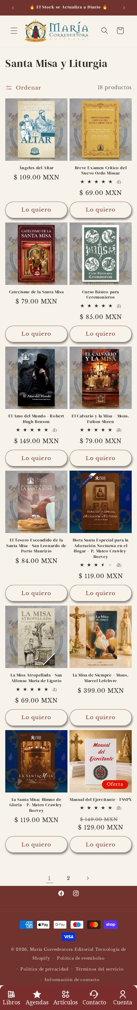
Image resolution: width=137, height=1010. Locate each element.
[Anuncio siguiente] (124, 8)
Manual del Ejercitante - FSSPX (101, 799)
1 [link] (49, 878)
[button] (14, 30)
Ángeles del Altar (36, 168)
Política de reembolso (81, 958)
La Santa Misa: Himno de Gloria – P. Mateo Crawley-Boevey (36, 805)
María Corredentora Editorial (62, 949)
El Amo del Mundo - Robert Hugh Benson (36, 419)
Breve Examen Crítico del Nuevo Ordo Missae (100, 170)
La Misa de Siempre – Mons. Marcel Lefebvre (101, 678)
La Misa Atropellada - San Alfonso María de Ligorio (36, 678)
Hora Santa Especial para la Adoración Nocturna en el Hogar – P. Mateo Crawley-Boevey (101, 548)
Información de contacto (72, 979)
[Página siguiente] (87, 878)
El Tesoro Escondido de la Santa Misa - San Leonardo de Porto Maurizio (36, 546)
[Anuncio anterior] (13, 8)
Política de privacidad (44, 969)
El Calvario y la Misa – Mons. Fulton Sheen (100, 419)
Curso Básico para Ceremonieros (100, 294)
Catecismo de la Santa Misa (36, 292)
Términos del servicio (100, 969)
